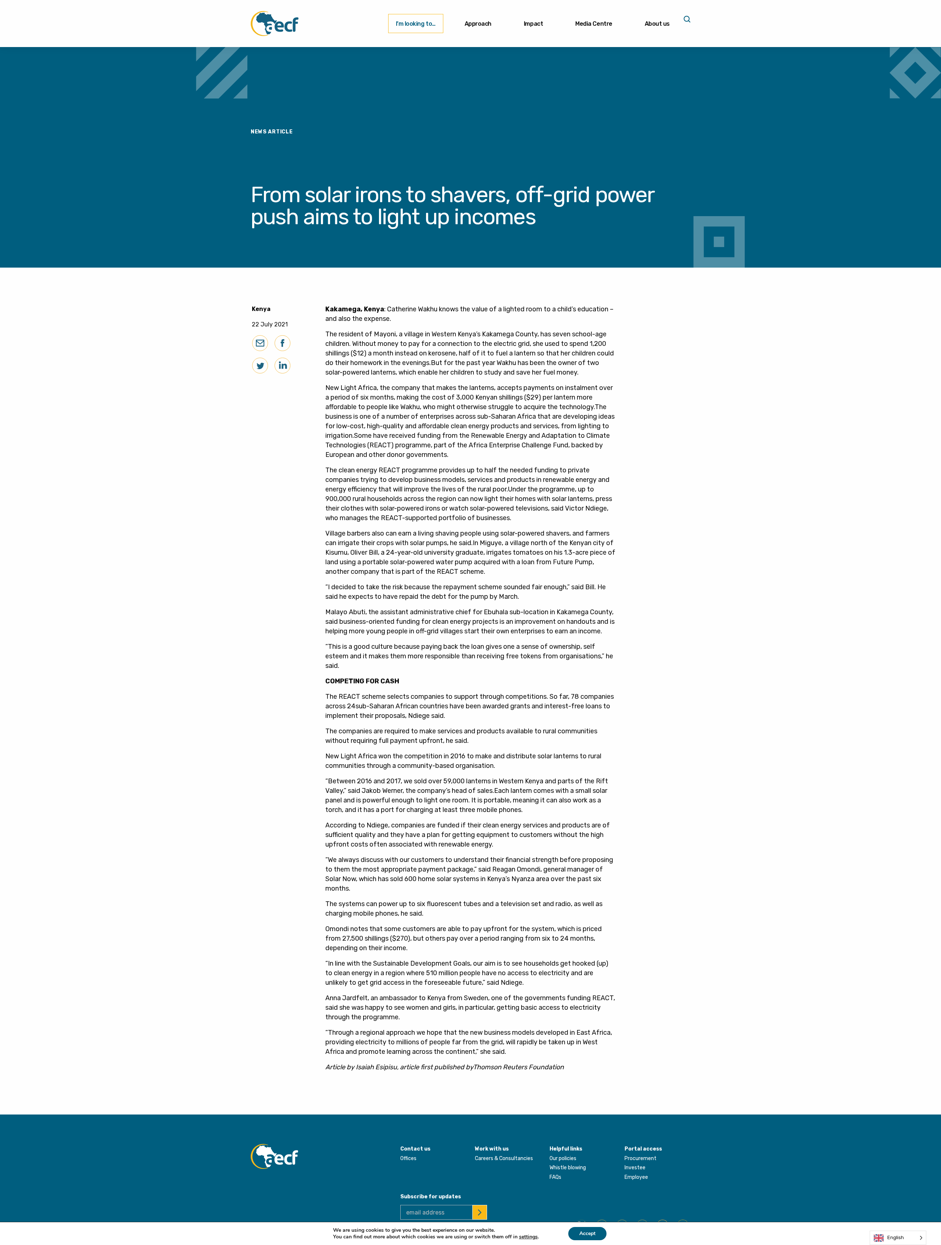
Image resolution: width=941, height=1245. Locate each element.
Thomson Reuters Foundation (518, 1067)
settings (528, 1237)
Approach (478, 23)
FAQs (555, 1177)
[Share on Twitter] (260, 365)
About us (657, 23)
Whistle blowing (568, 1167)
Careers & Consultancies (504, 1158)
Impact (533, 23)
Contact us (415, 1149)
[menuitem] (415, 23)
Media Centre (593, 23)
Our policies (563, 1158)
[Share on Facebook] (282, 343)
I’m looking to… (416, 23)
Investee (635, 1167)
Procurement (640, 1158)
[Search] (686, 22)
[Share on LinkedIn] (282, 365)
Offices (408, 1158)
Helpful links (566, 1149)
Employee (636, 1177)
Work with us (492, 1149)
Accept (587, 1233)
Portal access (643, 1149)
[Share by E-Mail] (260, 343)
